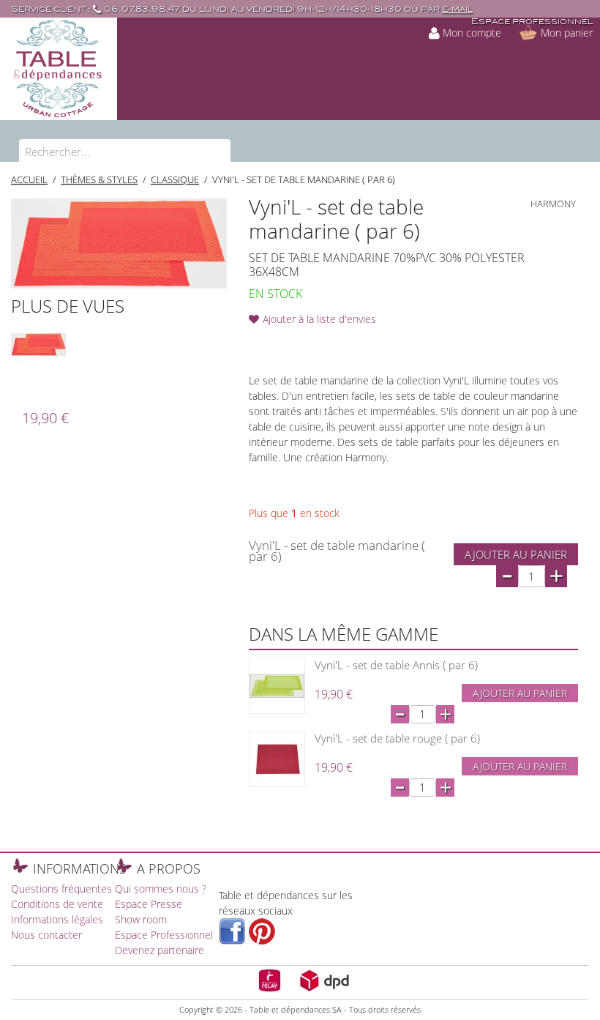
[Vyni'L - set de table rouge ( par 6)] (277, 759)
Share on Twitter (321, 342)
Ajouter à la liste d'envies (319, 319)
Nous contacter (46, 935)
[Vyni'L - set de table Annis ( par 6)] (277, 686)
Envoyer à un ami (263, 342)
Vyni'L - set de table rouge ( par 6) (397, 738)
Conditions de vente (57, 904)
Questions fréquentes (61, 889)
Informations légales (57, 919)
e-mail (457, 9)
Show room (141, 919)
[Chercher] (216, 153)
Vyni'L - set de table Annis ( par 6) (396, 665)
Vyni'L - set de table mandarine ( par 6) (303, 179)
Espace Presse (148, 904)
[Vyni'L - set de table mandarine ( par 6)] (38, 344)
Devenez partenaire (159, 950)
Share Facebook (292, 342)
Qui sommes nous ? (160, 889)
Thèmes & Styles (99, 179)
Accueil (29, 179)
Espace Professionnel (164, 935)
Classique (175, 179)
